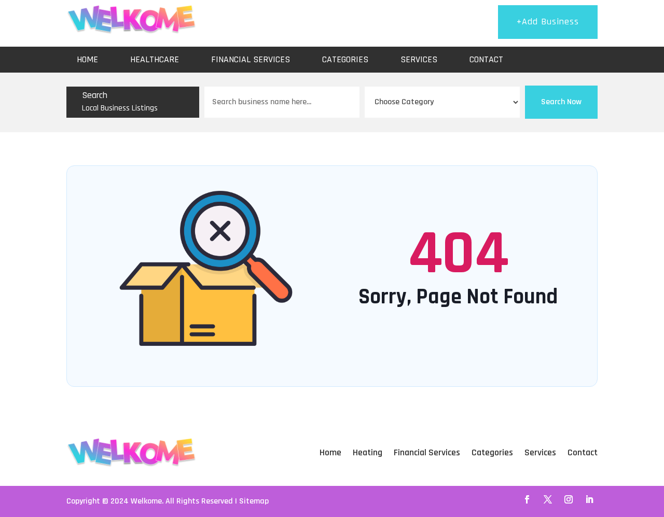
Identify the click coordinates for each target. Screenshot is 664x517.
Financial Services (250, 59)
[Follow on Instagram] (568, 499)
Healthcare (154, 59)
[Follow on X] (548, 499)
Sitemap (254, 501)
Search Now (561, 101)
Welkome (146, 501)
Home (87, 59)
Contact (486, 59)
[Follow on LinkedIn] (589, 499)
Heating (367, 452)
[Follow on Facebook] (527, 499)
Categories (345, 59)
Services (418, 59)
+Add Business (548, 21)
